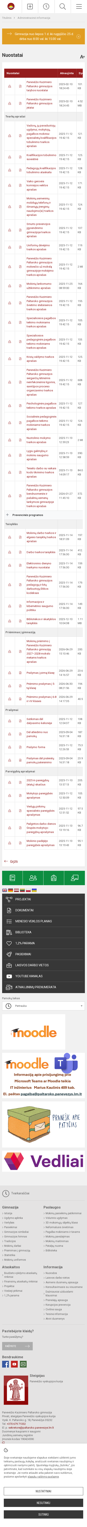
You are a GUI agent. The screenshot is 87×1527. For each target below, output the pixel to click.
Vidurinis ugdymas (57, 1218)
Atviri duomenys (55, 1318)
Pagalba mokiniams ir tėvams (63, 1231)
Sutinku (43, 1514)
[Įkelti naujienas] (30, 6)
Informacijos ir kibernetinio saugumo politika (40, 606)
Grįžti (14, 862)
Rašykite (10, 1346)
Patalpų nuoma (54, 1245)
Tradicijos (10, 1241)
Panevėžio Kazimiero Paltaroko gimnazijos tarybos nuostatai (39, 86)
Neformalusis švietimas (59, 1227)
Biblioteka (23, 932)
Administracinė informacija (34, 17)
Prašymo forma (36, 747)
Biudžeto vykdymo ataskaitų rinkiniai (20, 1275)
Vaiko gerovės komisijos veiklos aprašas (37, 185)
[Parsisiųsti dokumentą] (9, 86)
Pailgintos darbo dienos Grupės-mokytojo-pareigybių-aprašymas (41, 828)
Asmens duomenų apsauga (62, 1282)
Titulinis (7, 17)
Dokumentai (24, 910)
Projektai (23, 899)
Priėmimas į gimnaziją (17, 1250)
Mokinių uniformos (15, 1259)
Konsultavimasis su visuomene (64, 1287)
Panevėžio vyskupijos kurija (46, 1381)
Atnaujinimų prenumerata (35, 987)
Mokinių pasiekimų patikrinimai (64, 1213)
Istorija (8, 1213)
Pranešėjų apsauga (57, 1300)
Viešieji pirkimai (13, 1290)
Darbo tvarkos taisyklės (41, 552)
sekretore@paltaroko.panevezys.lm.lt (31, 1427)
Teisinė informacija (57, 1314)
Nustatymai (43, 1491)
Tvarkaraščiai (19, 1193)
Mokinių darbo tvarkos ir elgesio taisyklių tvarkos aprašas (41, 537)
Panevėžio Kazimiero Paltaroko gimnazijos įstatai (39, 103)
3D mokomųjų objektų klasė (62, 1222)
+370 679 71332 (16, 1423)
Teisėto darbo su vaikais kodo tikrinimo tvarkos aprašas (41, 472)
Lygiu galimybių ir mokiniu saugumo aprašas (38, 455)
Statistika (9, 1255)
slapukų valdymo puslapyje (43, 1476)
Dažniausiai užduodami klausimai (59, 1293)
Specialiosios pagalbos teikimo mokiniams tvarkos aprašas (41, 322)
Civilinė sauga (54, 1309)
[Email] (23, 1364)
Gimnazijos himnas (15, 1236)
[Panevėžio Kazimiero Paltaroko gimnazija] (11, 6)
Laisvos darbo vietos (32, 965)
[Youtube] (14, 1364)
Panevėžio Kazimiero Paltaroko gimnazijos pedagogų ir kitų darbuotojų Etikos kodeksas (39, 585)
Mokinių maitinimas (57, 1241)
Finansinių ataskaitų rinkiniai (21, 1281)
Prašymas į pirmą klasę (40, 672)
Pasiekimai (23, 954)
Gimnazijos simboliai (16, 1231)
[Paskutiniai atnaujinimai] (46, 6)
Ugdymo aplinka (13, 1218)
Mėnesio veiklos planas (33, 921)
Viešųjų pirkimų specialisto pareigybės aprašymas (40, 810)
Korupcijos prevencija (58, 1304)
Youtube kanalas (29, 976)
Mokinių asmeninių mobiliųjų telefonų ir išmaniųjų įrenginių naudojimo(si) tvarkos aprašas (40, 206)
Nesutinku (43, 1503)
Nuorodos (51, 1273)
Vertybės (9, 1222)
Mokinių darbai (12, 1245)
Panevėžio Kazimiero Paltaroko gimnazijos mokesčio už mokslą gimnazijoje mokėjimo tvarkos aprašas (40, 266)
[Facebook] (5, 1364)
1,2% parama (25, 943)
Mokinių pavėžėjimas (58, 1236)
